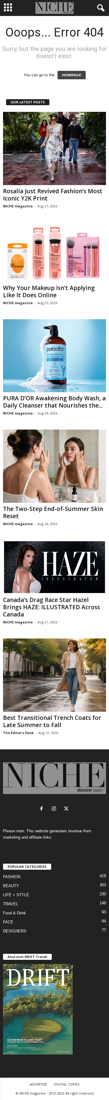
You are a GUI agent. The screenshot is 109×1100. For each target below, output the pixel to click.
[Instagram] (55, 809)
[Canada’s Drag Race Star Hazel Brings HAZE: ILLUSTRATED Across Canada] (54, 567)
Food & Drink (14, 913)
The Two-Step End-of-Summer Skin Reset (53, 512)
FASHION (11, 877)
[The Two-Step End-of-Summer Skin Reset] (54, 466)
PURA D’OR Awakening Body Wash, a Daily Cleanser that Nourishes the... (54, 401)
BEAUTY (11, 886)
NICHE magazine (18, 206)
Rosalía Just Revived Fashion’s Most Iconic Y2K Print (52, 194)
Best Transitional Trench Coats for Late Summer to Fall (52, 721)
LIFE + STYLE (16, 895)
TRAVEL (10, 904)
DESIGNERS (14, 931)
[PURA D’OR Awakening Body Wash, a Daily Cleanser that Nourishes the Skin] (54, 355)
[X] (67, 809)
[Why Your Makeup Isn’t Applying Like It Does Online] (54, 252)
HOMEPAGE (71, 75)
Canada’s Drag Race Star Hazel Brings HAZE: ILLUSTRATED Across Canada (51, 607)
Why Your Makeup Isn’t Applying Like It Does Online (49, 291)
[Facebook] (43, 809)
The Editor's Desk (18, 732)
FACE (8, 922)
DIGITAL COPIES (66, 1084)
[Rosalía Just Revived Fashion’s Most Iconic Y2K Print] (54, 148)
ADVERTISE (38, 1084)
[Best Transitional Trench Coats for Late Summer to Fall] (54, 675)
